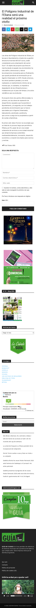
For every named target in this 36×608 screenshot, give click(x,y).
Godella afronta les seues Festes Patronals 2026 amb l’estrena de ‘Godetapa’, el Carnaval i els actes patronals (18, 463)
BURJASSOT (5, 368)
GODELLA (5, 370)
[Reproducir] (4, 596)
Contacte (5, 565)
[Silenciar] (28, 596)
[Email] (21, 29)
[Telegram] (30, 29)
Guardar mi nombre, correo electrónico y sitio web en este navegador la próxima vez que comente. (17, 190)
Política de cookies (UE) (9, 570)
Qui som (4, 562)
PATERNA (5, 366)
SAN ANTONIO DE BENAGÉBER (12, 376)
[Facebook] (4, 29)
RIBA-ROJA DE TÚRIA (8, 378)
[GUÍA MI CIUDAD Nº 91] (12, 321)
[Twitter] (8, 29)
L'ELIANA (4, 374)
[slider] (16, 595)
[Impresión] (26, 29)
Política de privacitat (8, 568)
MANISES (5, 372)
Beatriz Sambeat (8, 25)
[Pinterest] (13, 29)
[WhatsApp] (17, 29)
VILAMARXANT (6, 380)
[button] (3, 2)
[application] (18, 589)
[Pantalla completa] (32, 596)
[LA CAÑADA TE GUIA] (18, 346)
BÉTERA (4, 382)
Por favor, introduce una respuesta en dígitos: (16, 196)
